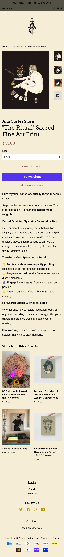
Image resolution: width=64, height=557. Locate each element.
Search (32, 489)
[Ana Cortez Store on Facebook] (28, 510)
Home (5, 46)
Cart (59, 8)
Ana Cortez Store (30, 538)
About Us (32, 493)
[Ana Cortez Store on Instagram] (35, 510)
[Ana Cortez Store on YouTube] (43, 510)
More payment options (32, 185)
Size (4, 150)
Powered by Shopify (50, 538)
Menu (9, 8)
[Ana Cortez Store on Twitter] (21, 510)
